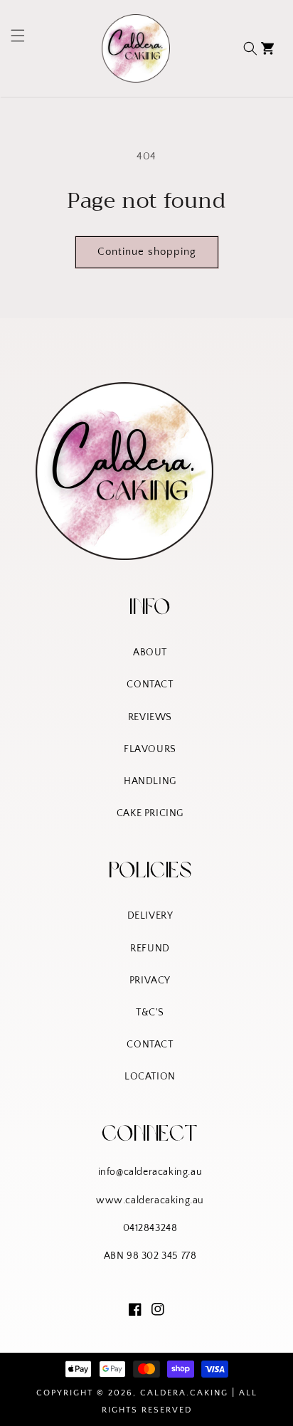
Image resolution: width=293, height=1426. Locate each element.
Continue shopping (146, 251)
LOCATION (150, 1076)
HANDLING (150, 781)
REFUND (150, 948)
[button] (12, 48)
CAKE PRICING (150, 813)
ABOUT (150, 652)
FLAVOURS (150, 749)
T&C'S (150, 1012)
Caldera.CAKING (184, 1393)
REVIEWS (150, 717)
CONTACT (150, 684)
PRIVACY (150, 980)
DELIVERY (150, 915)
